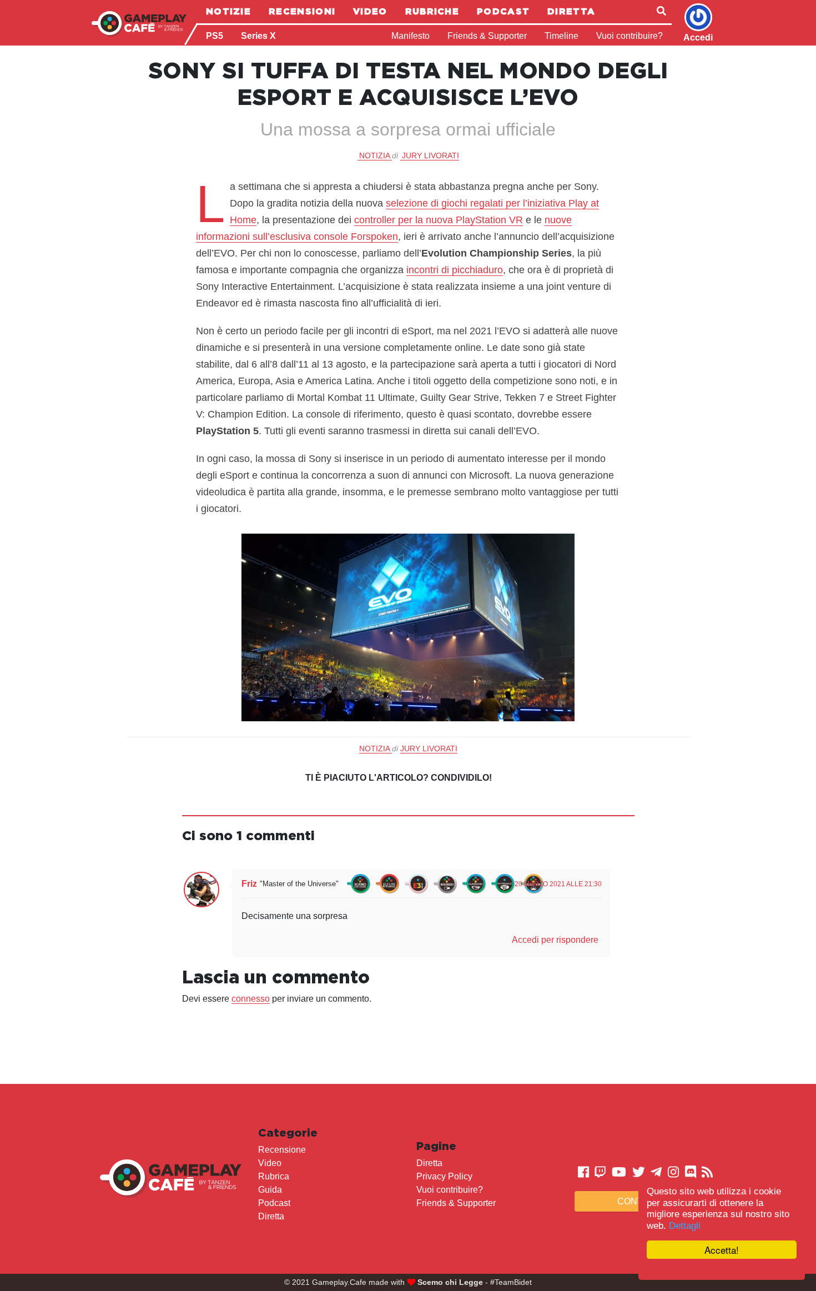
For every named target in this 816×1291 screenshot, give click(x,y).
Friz (249, 883)
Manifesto (410, 36)
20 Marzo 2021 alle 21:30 (558, 884)
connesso (250, 998)
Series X (258, 36)
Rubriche (432, 11)
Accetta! (721, 1250)
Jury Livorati (430, 155)
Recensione (282, 1149)
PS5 (214, 36)
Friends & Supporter (487, 36)
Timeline (561, 36)
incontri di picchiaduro (454, 269)
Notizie (228, 11)
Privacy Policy (444, 1176)
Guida (270, 1189)
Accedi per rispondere (555, 940)
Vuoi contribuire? (629, 36)
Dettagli (685, 1225)
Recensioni (302, 11)
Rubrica (273, 1176)
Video (370, 11)
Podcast (503, 11)
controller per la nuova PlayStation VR (438, 219)
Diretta (571, 11)
